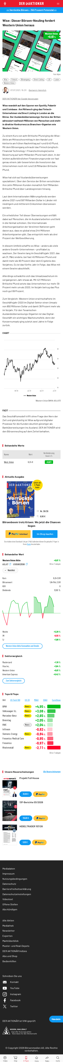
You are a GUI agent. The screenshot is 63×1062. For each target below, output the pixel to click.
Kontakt (14, 981)
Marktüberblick (10, 940)
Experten (7, 935)
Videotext (7, 899)
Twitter (14, 1006)
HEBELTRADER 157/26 (31, 826)
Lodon (56, 79)
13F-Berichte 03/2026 (31, 802)
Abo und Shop (9, 956)
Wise (5, 79)
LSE (49, 79)
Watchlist (11, 570)
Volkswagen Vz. (9, 711)
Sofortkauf (23, 534)
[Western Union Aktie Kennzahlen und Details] (31, 610)
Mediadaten (8, 868)
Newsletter (8, 930)
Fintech (14, 79)
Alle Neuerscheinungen (52, 771)
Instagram (15, 994)
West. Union (9, 461)
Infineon (6, 729)
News (27, 706)
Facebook (15, 1000)
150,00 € (26, 818)
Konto (29, 544)
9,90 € (25, 842)
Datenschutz (9, 883)
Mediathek (8, 925)
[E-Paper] (26, 1058)
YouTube (14, 988)
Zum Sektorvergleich (13, 680)
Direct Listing (39, 79)
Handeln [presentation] (56, 1019)
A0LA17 (5, 564)
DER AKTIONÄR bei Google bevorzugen (20, 99)
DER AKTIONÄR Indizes (14, 951)
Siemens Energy (9, 733)
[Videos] (5, 1058)
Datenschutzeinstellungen (16, 894)
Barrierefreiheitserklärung (16, 888)
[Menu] (59, 3)
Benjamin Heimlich (37, 90)
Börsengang (25, 79)
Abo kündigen (9, 909)
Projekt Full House (29, 778)
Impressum (8, 873)
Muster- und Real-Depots (15, 945)
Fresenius (7, 743)
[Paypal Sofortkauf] (40, 794)
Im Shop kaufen (45, 533)
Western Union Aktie (11, 560)
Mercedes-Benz (9, 715)
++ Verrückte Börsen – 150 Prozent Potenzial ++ (32, 9)
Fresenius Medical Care (13, 738)
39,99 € (25, 794)
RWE (4, 724)
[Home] (37, 1058)
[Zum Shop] (15, 1058)
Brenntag (6, 720)
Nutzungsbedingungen (14, 878)
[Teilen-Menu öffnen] (47, 1058)
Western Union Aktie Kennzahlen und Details (22, 646)
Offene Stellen (10, 904)
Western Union (9, 83)
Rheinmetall (7, 747)
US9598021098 (19, 564)
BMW (4, 706)
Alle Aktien (8, 920)
